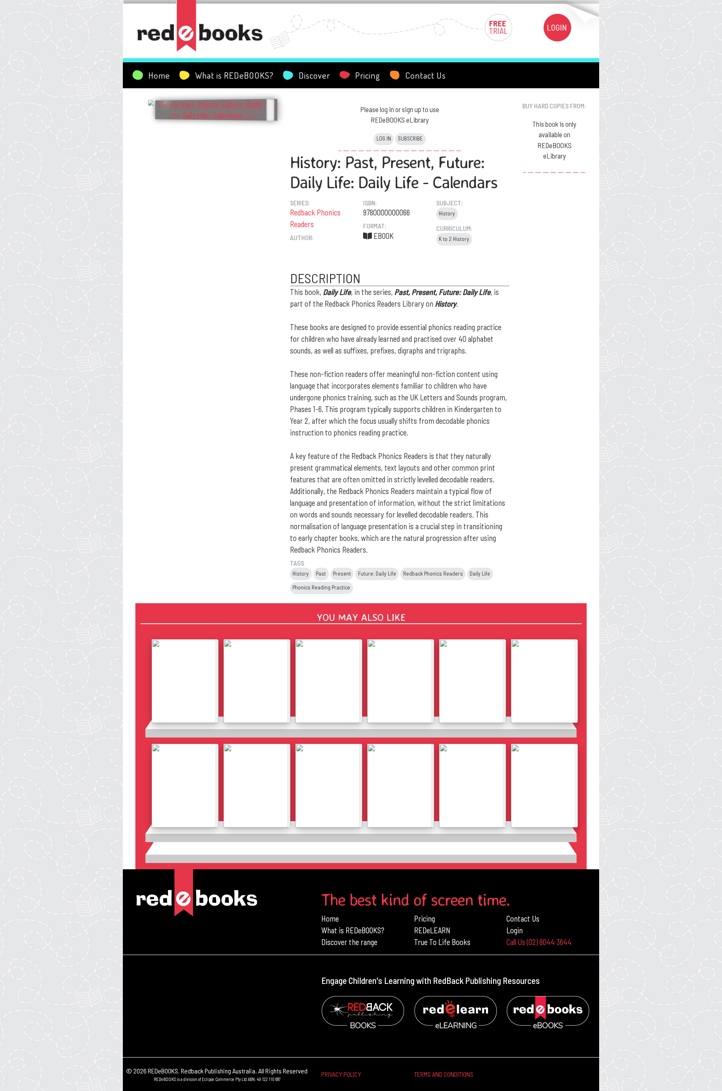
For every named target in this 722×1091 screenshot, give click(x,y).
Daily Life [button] (480, 573)
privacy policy (341, 1074)
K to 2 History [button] (454, 239)
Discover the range (349, 942)
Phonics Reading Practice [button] (321, 587)
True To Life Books (442, 942)
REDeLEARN (432, 930)
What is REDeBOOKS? (352, 930)
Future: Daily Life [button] (377, 573)
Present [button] (342, 573)
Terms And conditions (443, 1074)
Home (330, 918)
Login (514, 930)
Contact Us (522, 918)
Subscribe (410, 138)
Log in (383, 138)
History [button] (447, 213)
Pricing (424, 918)
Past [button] (321, 573)
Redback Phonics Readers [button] (433, 573)
